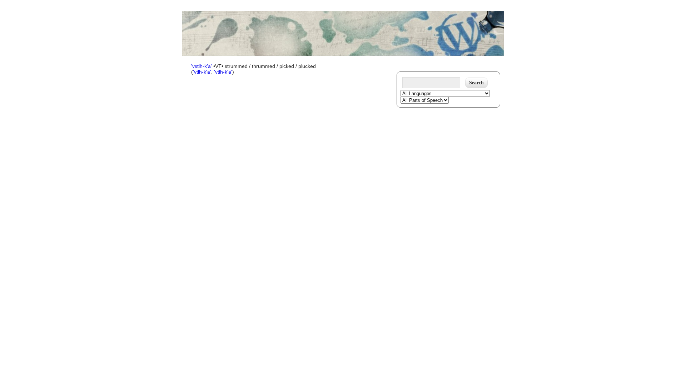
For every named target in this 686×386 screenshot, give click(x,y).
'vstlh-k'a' (202, 66)
